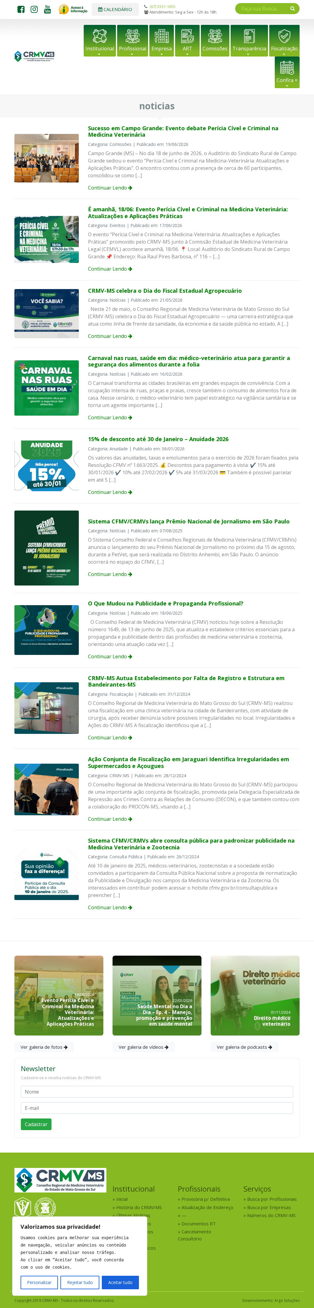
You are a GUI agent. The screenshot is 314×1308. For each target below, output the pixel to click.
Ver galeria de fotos (42, 1047)
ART (187, 48)
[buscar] (293, 8)
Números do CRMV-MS (271, 1215)
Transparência (249, 48)
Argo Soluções (287, 1300)
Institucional (100, 48)
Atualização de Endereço (207, 1207)
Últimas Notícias (133, 1215)
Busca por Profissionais (272, 1199)
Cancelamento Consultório (194, 1235)
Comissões (215, 48)
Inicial (122, 1199)
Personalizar (39, 1282)
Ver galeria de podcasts (242, 1047)
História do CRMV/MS (139, 1207)
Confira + (287, 80)
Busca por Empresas (269, 1207)
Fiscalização (284, 48)
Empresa (161, 48)
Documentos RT (199, 1223)
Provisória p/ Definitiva (206, 1199)
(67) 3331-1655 (162, 6)
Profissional (132, 48)
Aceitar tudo (120, 1282)
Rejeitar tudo (80, 1282)
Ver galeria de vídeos (142, 1047)
